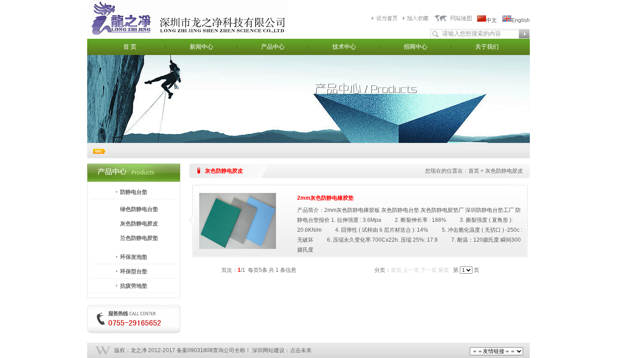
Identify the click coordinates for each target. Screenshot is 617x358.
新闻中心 (201, 46)
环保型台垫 (133, 271)
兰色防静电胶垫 (139, 238)
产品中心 (273, 46)
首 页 (129, 46)
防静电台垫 (133, 192)
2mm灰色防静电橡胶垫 (325, 198)
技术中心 (344, 46)
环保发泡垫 (133, 257)
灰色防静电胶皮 (139, 223)
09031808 (200, 350)
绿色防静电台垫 (139, 209)
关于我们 (487, 46)
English (520, 20)
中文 (491, 20)
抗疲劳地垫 (133, 286)
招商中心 (415, 46)
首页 (473, 171)
